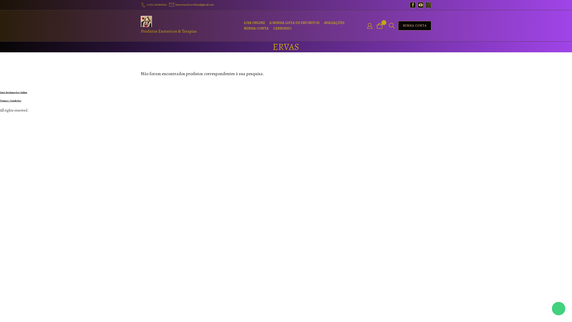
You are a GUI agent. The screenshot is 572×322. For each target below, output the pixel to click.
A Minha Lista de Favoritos (294, 22)
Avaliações (334, 22)
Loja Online (254, 22)
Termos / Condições (10, 100)
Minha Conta (256, 28)
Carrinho (282, 28)
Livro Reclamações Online (13, 92)
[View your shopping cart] (381, 26)
